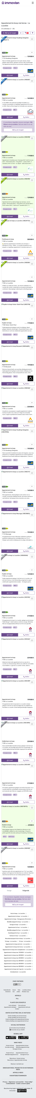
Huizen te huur (10, 1052)
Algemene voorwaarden (16, 1082)
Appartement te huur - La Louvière (17, 927)
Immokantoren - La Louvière (18, 972)
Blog (17, 998)
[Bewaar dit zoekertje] (32, 39)
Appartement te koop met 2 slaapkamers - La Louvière (18, 949)
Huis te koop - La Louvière (17, 913)
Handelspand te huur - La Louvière (17, 933)
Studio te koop (6, 825)
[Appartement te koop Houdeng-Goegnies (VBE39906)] (18, 437)
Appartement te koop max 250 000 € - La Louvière (17, 958)
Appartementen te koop (22, 1045)
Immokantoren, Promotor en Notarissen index (18, 1068)
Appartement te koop (8, 56)
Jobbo (18, 991)
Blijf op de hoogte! (18, 130)
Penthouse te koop (8, 239)
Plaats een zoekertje (18, 1002)
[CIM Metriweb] (22, 1090)
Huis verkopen (12, 1005)
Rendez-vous (25, 991)
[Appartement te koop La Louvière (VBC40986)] (18, 688)
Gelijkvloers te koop (8, 741)
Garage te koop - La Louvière (18, 924)
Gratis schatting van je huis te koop (17, 1015)
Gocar (14, 990)
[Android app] (11, 1037)
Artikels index (18, 1072)
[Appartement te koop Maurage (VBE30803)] (18, 521)
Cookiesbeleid (10, 1083)
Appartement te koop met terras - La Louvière (17, 947)
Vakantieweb (6, 990)
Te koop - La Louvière (11, 941)
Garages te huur (24, 1054)
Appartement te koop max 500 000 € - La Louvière (17, 966)
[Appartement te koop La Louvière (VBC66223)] (18, 646)
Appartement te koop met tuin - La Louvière (18, 944)
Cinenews (8, 991)
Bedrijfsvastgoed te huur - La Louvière (17, 930)
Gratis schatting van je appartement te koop (17, 1019)
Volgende (25, 890)
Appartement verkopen (10, 1007)
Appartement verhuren (24, 1007)
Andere (17, 1009)
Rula (19, 990)
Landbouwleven (26, 990)
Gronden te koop (9, 1047)
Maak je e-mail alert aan (17, 1064)
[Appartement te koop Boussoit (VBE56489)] (18, 354)
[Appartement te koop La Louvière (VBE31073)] (18, 479)
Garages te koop (17, 1049)
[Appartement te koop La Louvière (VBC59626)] (18, 605)
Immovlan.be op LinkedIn (18, 1029)
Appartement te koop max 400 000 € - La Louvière (17, 963)
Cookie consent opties (23, 1083)
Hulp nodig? (29, 1082)
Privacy (5, 1082)
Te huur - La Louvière (25, 941)
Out (14, 991)
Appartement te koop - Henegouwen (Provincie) (18, 919)
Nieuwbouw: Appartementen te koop (17, 1060)
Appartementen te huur (22, 1052)
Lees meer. (27, 1088)
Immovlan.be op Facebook (18, 1028)
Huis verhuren (22, 1005)
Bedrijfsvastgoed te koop (22, 1047)
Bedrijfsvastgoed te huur (11, 1054)
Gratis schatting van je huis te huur (17, 1017)
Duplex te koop (6, 323)
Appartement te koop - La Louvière (17, 916)
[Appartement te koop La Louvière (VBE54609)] (18, 395)
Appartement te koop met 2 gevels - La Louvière (17, 969)
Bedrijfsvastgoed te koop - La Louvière (17, 921)
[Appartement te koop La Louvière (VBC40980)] (18, 772)
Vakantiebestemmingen (18, 1075)
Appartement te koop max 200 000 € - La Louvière (17, 955)
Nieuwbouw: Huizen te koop (17, 1058)
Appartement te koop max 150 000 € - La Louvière (17, 952)
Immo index (18, 1042)
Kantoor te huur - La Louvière (18, 935)
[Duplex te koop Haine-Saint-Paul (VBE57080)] (18, 312)
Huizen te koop (10, 1045)
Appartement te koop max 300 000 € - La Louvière (17, 960)
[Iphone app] (23, 1037)
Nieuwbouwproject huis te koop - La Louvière (17, 938)
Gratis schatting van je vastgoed (18, 1013)
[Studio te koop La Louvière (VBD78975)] (18, 814)
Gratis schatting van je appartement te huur (17, 1021)
